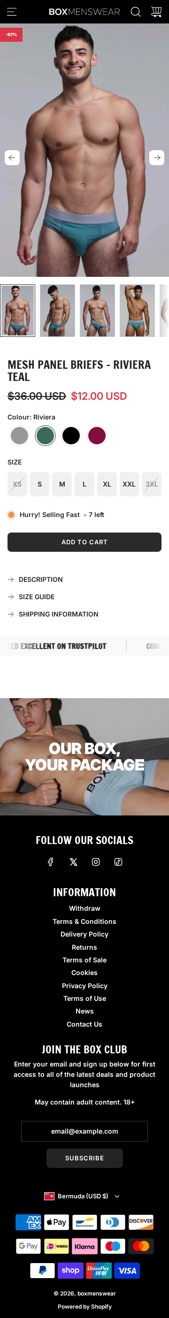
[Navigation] (11, 11)
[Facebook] (50, 862)
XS (17, 484)
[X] (73, 862)
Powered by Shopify (85, 1306)
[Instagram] (95, 862)
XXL (129, 484)
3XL (152, 484)
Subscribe (84, 1158)
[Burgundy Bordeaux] (97, 436)
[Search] (135, 11)
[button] (12, 157)
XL (107, 484)
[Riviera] (45, 436)
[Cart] (156, 11)
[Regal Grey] (19, 436)
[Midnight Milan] (71, 436)
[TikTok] (118, 862)
